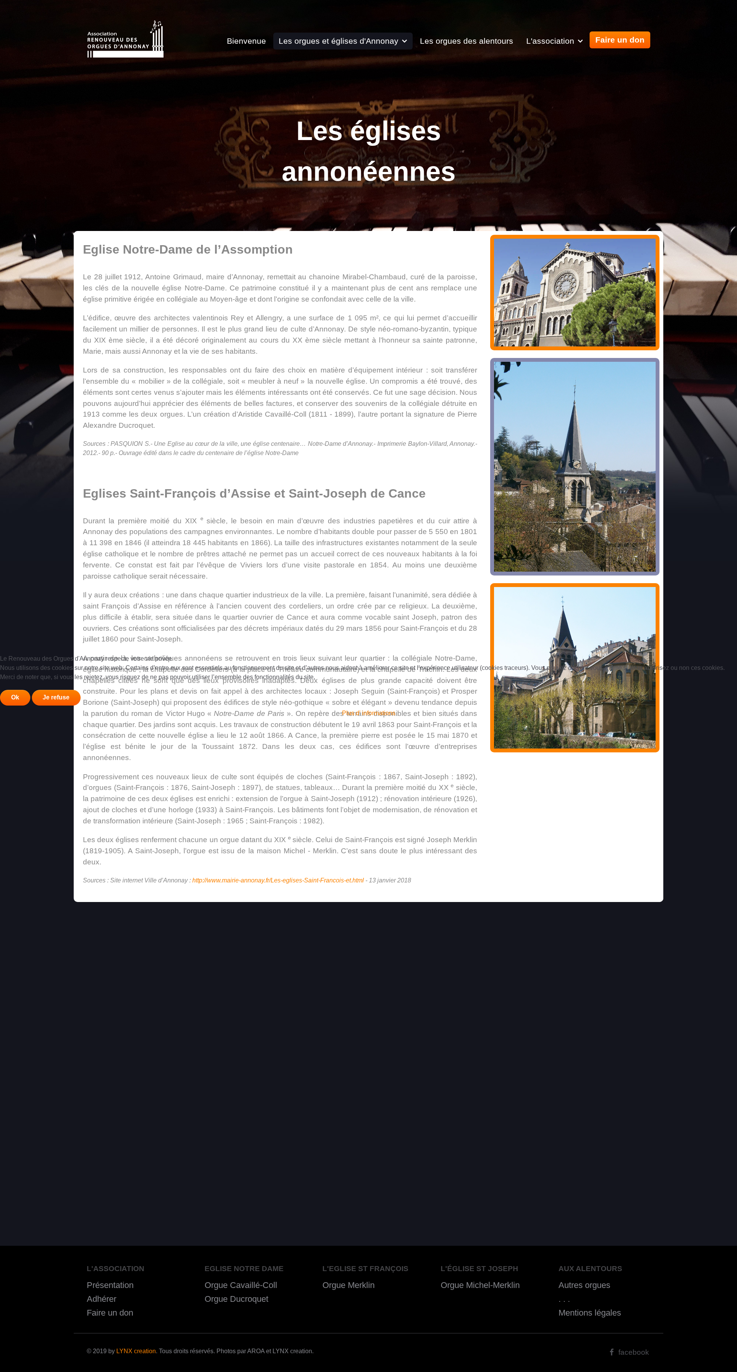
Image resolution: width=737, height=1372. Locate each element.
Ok (15, 697)
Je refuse (56, 697)
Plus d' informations (368, 713)
